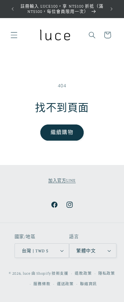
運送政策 (65, 284)
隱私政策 (106, 273)
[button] (13, 34)
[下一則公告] (111, 9)
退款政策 (83, 273)
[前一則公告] (12, 9)
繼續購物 (62, 132)
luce (26, 273)
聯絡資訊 (88, 284)
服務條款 (41, 284)
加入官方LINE (62, 180)
